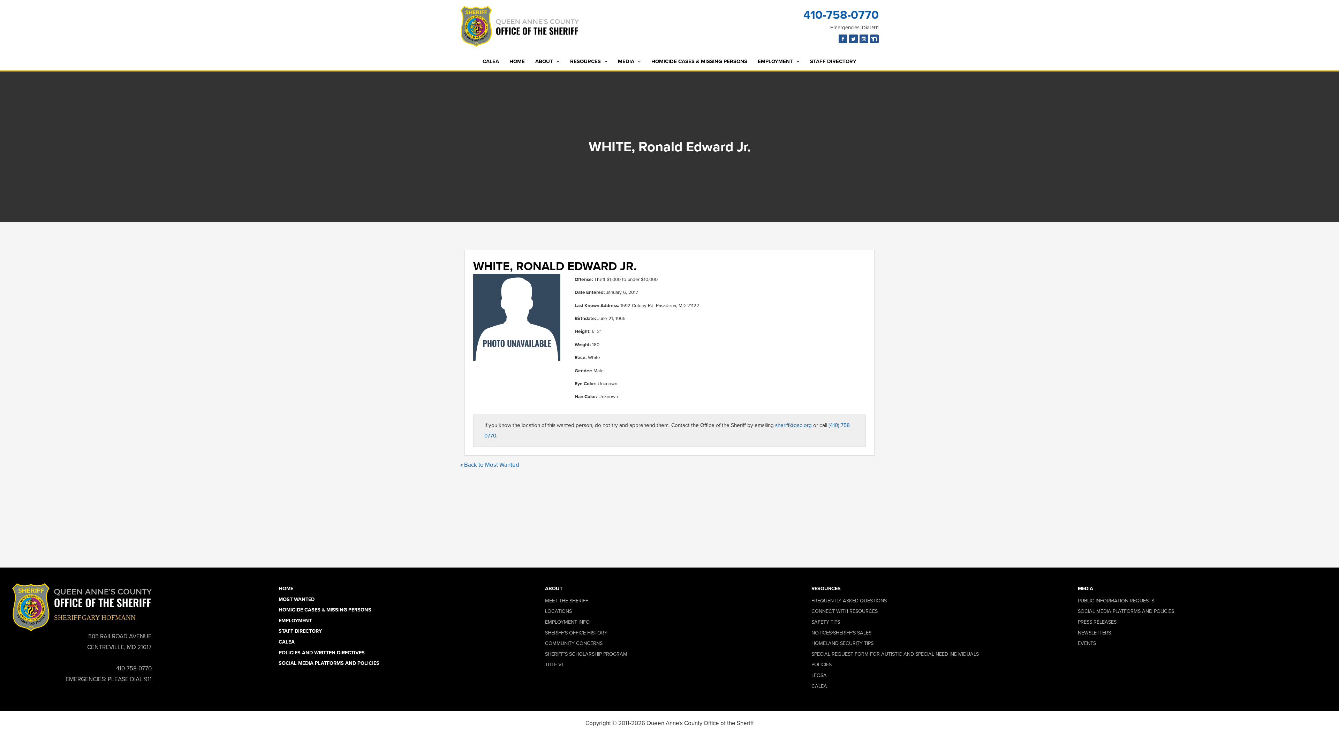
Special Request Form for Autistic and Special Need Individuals (895, 654)
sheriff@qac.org (793, 425)
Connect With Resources (844, 611)
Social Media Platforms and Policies (329, 663)
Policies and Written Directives (322, 652)
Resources (585, 61)
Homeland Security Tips (842, 643)
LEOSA (819, 675)
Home (517, 61)
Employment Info (567, 622)
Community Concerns (574, 643)
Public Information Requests (1116, 600)
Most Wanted (297, 599)
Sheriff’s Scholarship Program (586, 654)
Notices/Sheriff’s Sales (841, 633)
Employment (775, 61)
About (544, 61)
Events (1087, 643)
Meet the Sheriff (566, 600)
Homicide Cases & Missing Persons (699, 61)
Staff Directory (833, 61)
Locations (558, 611)
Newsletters (1094, 633)
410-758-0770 (841, 15)
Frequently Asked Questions (849, 600)
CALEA (491, 61)
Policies (821, 664)
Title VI (554, 664)
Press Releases (1097, 622)
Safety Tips (825, 622)
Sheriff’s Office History (576, 633)
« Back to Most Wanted (489, 465)
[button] (556, 61)
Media (626, 61)
